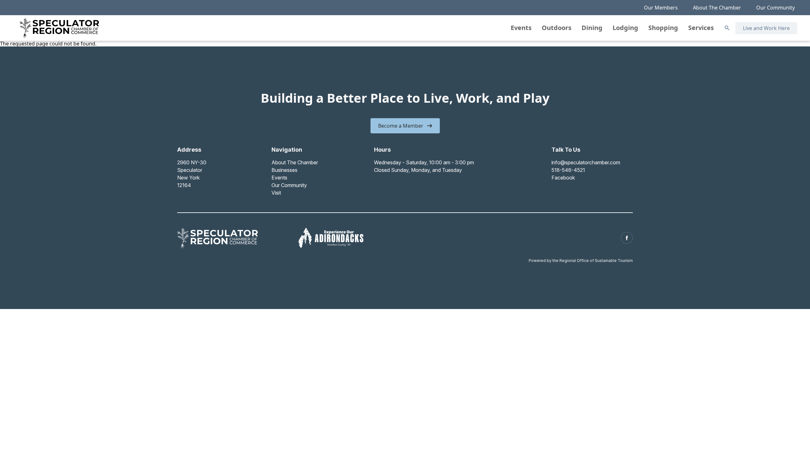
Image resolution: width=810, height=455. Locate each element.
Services (701, 27)
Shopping (663, 27)
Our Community (775, 7)
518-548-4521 (568, 170)
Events (521, 27)
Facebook (563, 177)
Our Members (661, 7)
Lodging (625, 27)
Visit (276, 193)
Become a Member (400, 125)
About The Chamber (717, 7)
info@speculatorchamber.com (585, 162)
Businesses (284, 170)
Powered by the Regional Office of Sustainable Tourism (581, 260)
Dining (592, 27)
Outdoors (556, 27)
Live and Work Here (766, 28)
